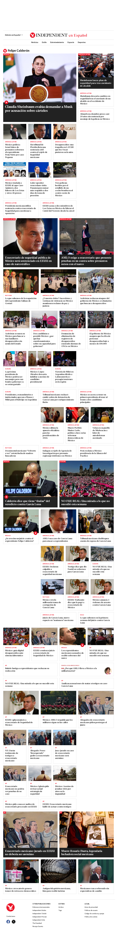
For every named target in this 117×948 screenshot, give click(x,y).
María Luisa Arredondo (70, 665)
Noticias (34, 42)
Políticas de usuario (91, 910)
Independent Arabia (39, 910)
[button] (14, 35)
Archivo (61, 907)
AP (90, 647)
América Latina (84, 54)
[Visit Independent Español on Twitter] (13, 921)
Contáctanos (10, 916)
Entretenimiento (57, 42)
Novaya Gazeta (37, 926)
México (6, 54)
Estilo (44, 42)
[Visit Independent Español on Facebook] (8, 921)
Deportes (82, 42)
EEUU (82, 615)
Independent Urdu (38, 920)
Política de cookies (91, 917)
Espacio (71, 42)
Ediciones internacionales (41, 907)
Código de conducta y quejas (94, 914)
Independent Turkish (39, 914)
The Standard (37, 923)
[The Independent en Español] (58, 35)
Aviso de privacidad (91, 907)
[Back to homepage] (19, 907)
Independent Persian (39, 917)
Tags (60, 910)
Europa (8, 369)
